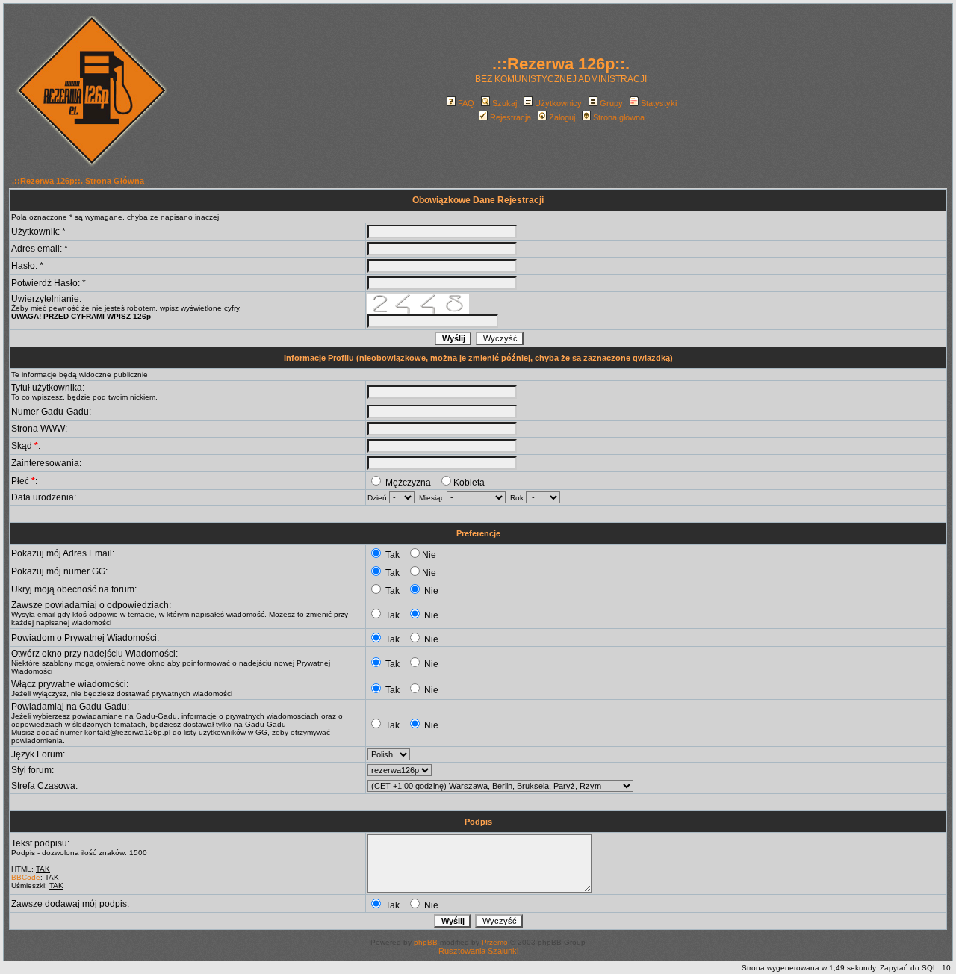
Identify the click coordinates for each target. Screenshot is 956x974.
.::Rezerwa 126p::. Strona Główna (78, 180)
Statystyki (659, 103)
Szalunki (503, 950)
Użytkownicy (558, 103)
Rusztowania (461, 950)
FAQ (466, 103)
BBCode (25, 877)
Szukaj (504, 103)
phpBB (426, 942)
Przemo (495, 942)
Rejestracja (510, 117)
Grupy (611, 103)
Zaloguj (562, 117)
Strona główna (619, 117)
